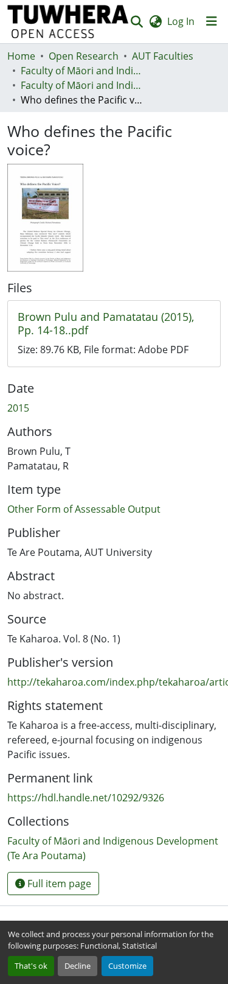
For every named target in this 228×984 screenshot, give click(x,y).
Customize (127, 965)
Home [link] (21, 56)
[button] (68, 21)
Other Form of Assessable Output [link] (84, 509)
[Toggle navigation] (211, 21)
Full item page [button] (58, 883)
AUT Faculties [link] (162, 56)
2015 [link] (18, 408)
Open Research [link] (84, 56)
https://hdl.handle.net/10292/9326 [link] (85, 797)
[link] (114, 324)
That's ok (31, 965)
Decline (77, 965)
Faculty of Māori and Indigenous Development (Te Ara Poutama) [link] (81, 70)
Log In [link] (181, 21)
